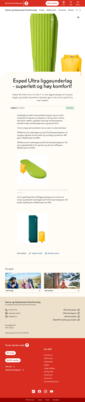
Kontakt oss (48, 355)
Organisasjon (48, 362)
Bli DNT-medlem (13, 360)
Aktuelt (71, 10)
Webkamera (51, 10)
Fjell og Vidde (48, 372)
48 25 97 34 (12, 310)
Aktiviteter (56, 400)
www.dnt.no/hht (14, 313)
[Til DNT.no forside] (16, 3)
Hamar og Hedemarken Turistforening (21, 10)
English (46, 365)
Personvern (48, 378)
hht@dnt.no (12, 317)
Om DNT (48, 349)
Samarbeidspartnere (51, 382)
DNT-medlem (52, 3)
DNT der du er (30, 400)
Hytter (47, 400)
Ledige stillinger (49, 368)
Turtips (41, 10)
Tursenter (62, 10)
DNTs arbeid (48, 358)
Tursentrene (48, 375)
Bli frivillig (10, 353)
